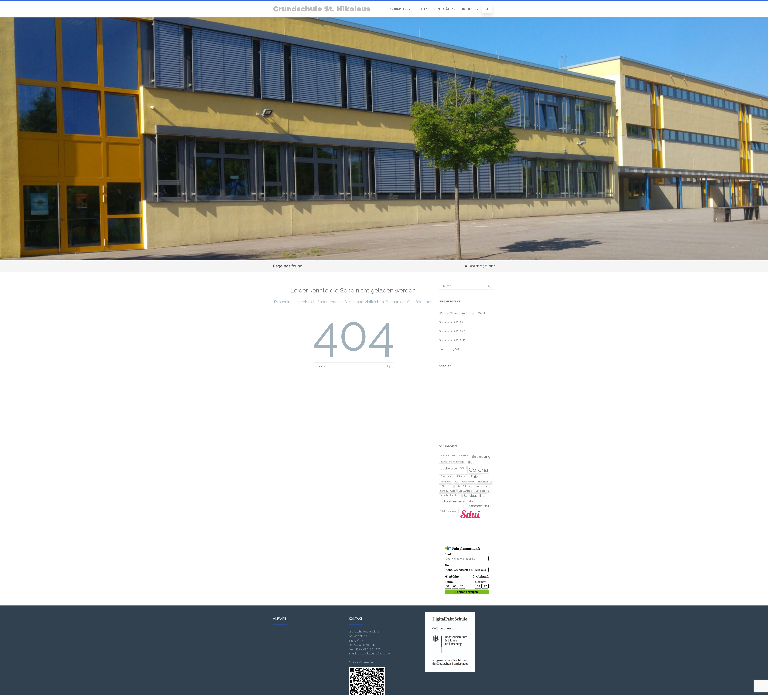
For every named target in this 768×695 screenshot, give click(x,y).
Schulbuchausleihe (450, 495)
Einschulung (447, 476)
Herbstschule (485, 481)
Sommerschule (480, 506)
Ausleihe (463, 455)
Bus (471, 462)
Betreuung (481, 456)
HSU (442, 486)
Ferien (475, 477)
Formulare (445, 481)
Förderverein (468, 481)
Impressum (470, 9)
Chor (462, 468)
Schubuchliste (447, 491)
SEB (471, 501)
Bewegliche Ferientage (452, 461)
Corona (478, 469)
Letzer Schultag (464, 486)
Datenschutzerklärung (437, 9)
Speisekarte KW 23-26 (452, 322)
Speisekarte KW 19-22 (452, 331)
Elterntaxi (462, 476)
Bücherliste (448, 468)
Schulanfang (465, 491)
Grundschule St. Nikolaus (321, 9)
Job (450, 486)
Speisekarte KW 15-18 (452, 340)
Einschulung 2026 (450, 349)
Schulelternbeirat (452, 501)
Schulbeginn (482, 491)
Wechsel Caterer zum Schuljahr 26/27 (462, 313)
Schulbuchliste (474, 496)
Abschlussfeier (447, 455)
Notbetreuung (483, 486)
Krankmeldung (401, 9)
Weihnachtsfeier (448, 511)
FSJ (456, 481)
